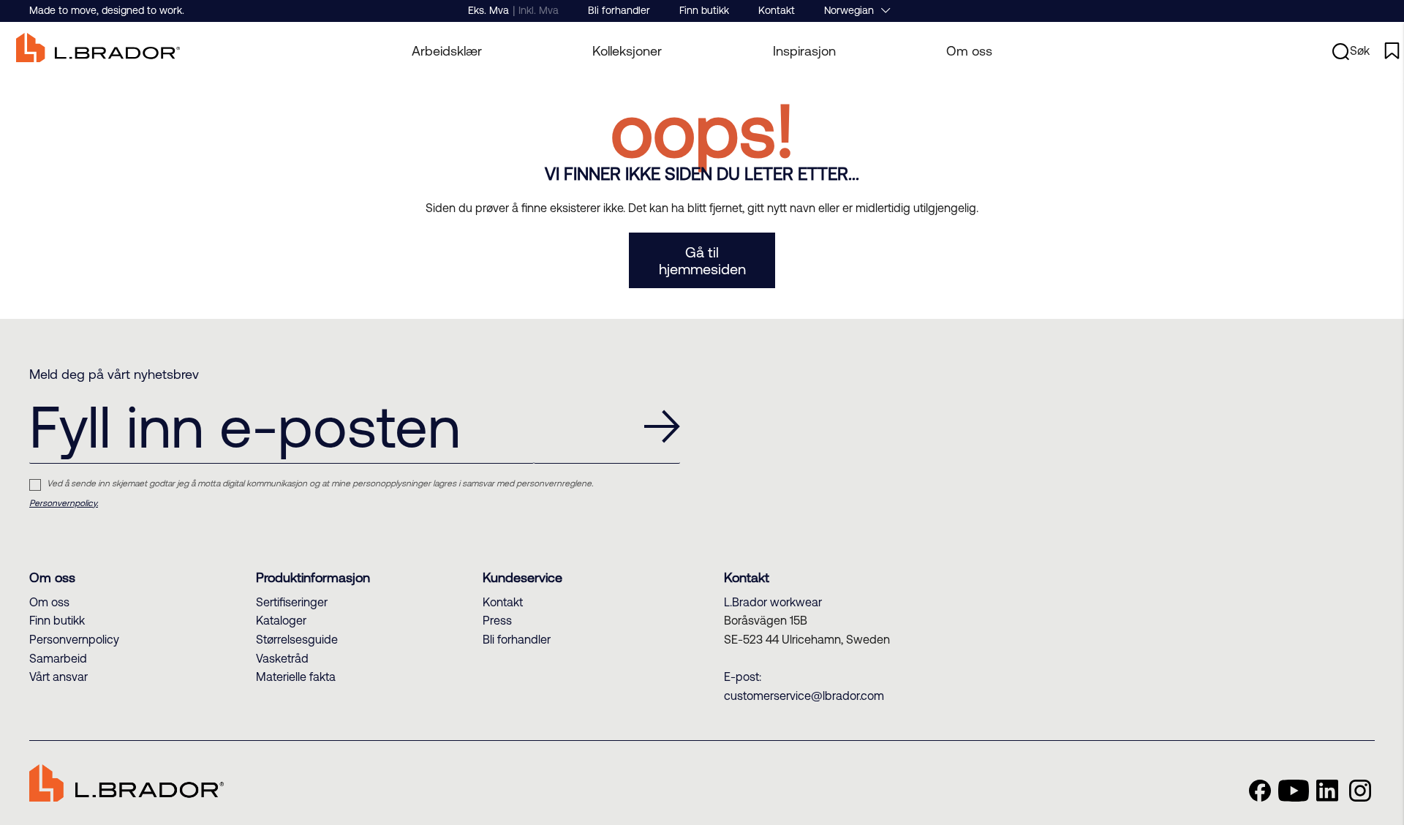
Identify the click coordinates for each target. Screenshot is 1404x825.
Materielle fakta (296, 676)
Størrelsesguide (297, 639)
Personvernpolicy (74, 639)
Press (497, 620)
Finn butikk (704, 10)
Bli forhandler (619, 10)
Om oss (969, 51)
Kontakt (776, 10)
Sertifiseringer (292, 602)
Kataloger (281, 620)
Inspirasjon (804, 51)
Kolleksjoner (627, 51)
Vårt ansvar (58, 676)
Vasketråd (282, 658)
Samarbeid (58, 658)
